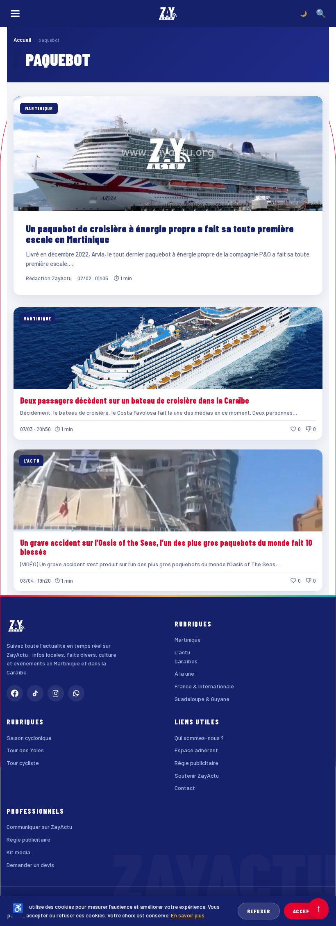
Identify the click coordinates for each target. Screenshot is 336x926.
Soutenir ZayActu (197, 775)
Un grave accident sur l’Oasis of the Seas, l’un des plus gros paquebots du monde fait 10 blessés (166, 547)
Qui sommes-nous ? (199, 737)
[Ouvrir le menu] (15, 13)
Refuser (258, 911)
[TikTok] (35, 693)
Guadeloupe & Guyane (202, 698)
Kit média (18, 852)
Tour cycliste (23, 762)
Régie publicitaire (196, 762)
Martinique (188, 639)
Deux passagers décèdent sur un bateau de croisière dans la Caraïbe (134, 400)
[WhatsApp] (76, 693)
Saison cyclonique (29, 737)
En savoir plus (187, 915)
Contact (185, 787)
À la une (184, 673)
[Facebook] (15, 693)
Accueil (22, 39)
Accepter (306, 911)
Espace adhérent (196, 750)
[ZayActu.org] (168, 13)
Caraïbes (186, 661)
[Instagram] (56, 693)
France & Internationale (204, 686)
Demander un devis (30, 864)
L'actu (182, 652)
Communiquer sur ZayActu (39, 826)
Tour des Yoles (25, 750)
